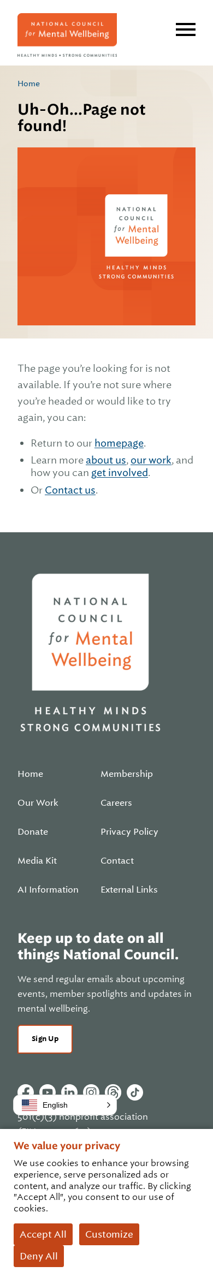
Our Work (37, 803)
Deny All (39, 1256)
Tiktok (135, 1092)
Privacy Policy (129, 832)
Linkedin (69, 1092)
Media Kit (37, 860)
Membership (126, 774)
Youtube (47, 1092)
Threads (113, 1092)
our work (151, 460)
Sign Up (45, 1038)
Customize (109, 1234)
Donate (32, 832)
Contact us (70, 490)
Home (28, 83)
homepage (119, 443)
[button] (65, 1105)
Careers (116, 803)
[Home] (67, 35)
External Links (129, 889)
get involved (119, 472)
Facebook (25, 1092)
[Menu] (186, 29)
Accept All (43, 1234)
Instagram (91, 1092)
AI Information (48, 889)
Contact (117, 860)
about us (106, 460)
